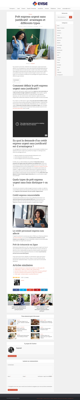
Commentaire (11, 364)
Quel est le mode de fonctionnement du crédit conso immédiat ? (28, 272)
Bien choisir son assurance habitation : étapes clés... (22, 329)
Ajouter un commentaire (28, 26)
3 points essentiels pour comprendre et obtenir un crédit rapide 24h (29, 268)
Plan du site (60, 398)
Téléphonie (53, 8)
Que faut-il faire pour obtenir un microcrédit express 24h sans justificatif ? (31, 271)
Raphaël (36, 26)
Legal (18, 8)
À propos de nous (46, 398)
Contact (51, 398)
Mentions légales (40, 398)
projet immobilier (18, 237)
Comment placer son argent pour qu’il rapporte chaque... (46, 336)
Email (24, 376)
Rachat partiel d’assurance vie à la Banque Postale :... (23, 336)
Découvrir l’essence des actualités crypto (45, 329)
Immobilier (40, 8)
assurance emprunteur (18, 108)
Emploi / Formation (31, 8)
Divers (59, 8)
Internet (47, 8)
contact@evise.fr (66, 8)
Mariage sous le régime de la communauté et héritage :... (46, 322)
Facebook (55, 398)
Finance (23, 8)
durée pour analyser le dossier (41, 166)
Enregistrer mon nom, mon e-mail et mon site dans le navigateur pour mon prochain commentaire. (30, 386)
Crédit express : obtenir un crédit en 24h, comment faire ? (27, 269)
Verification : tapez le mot (45, 376)
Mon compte (64, 398)
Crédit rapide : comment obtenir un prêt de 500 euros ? (26, 274)
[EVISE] (40, 3)
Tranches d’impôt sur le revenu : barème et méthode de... (23, 322)
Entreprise (12, 8)
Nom (9, 376)
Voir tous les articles (12, 356)
